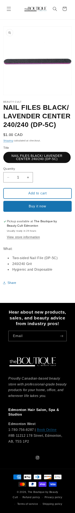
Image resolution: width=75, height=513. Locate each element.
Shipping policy (52, 504)
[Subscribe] (61, 336)
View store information (23, 237)
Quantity (9, 168)
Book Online (47, 430)
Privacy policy (53, 497)
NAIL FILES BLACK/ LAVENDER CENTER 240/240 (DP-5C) (36, 157)
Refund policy (31, 497)
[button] (9, 9)
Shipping (8, 140)
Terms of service (27, 504)
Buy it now (37, 206)
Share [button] (12, 282)
